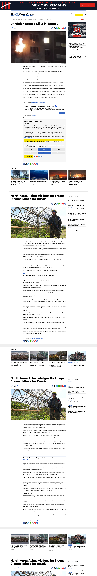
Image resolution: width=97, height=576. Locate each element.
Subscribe (62, 113)
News (14, 19)
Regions (24, 19)
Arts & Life (40, 19)
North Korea (34, 338)
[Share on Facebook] (52, 28)
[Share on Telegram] (57, 28)
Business (30, 19)
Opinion (34, 19)
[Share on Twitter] (55, 28)
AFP (12, 27)
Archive (51, 19)
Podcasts (46, 19)
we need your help (28, 137)
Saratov (43, 102)
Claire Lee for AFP (15, 385)
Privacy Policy (34, 115)
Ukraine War (19, 19)
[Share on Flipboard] (63, 28)
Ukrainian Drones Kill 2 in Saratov (34, 24)
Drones (39, 102)
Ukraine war (34, 102)
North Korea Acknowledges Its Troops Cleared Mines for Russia (37, 197)
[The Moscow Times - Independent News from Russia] (22, 14)
